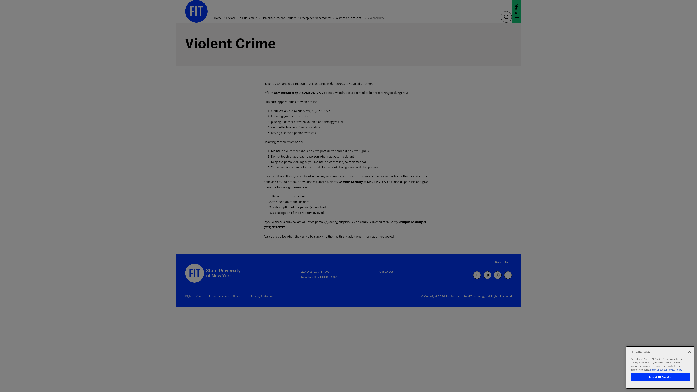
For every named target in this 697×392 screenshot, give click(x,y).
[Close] (690, 352)
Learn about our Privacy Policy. (666, 369)
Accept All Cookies (660, 377)
